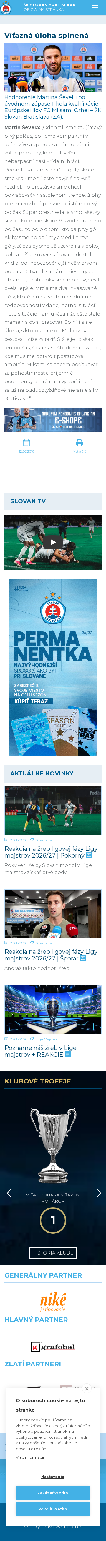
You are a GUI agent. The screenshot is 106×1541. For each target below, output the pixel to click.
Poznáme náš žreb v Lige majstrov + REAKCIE (40, 1051)
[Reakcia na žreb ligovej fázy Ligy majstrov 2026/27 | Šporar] (53, 913)
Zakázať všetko (52, 1493)
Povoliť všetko (52, 1509)
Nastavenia (52, 1477)
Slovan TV (44, 840)
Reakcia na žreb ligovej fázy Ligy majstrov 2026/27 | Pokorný (50, 852)
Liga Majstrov (47, 1039)
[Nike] (53, 1302)
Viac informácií (30, 1457)
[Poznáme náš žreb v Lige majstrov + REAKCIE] (53, 1009)
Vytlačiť (79, 451)
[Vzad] (8, 1193)
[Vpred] (97, 1193)
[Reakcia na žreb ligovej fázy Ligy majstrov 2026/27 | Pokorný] (53, 810)
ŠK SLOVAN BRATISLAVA (49, 7)
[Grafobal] (53, 1347)
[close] (87, 1388)
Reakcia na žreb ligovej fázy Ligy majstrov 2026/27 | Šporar (50, 955)
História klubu (53, 1253)
